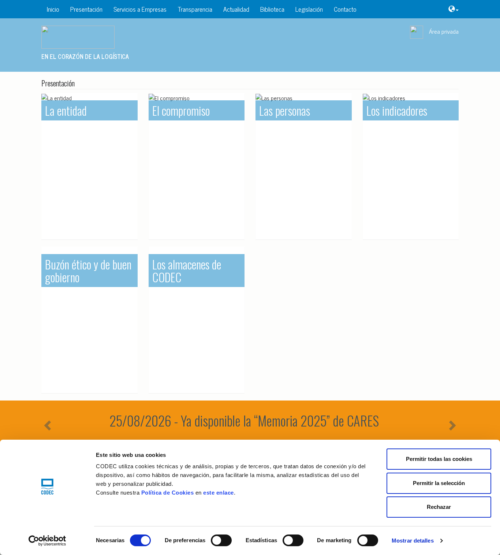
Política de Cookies (167, 492)
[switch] (221, 540)
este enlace (218, 492)
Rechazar (439, 507)
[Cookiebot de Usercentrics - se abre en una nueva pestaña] (47, 540)
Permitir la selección (439, 483)
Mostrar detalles (413, 540)
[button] (453, 9)
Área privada (444, 31)
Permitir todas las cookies (439, 459)
